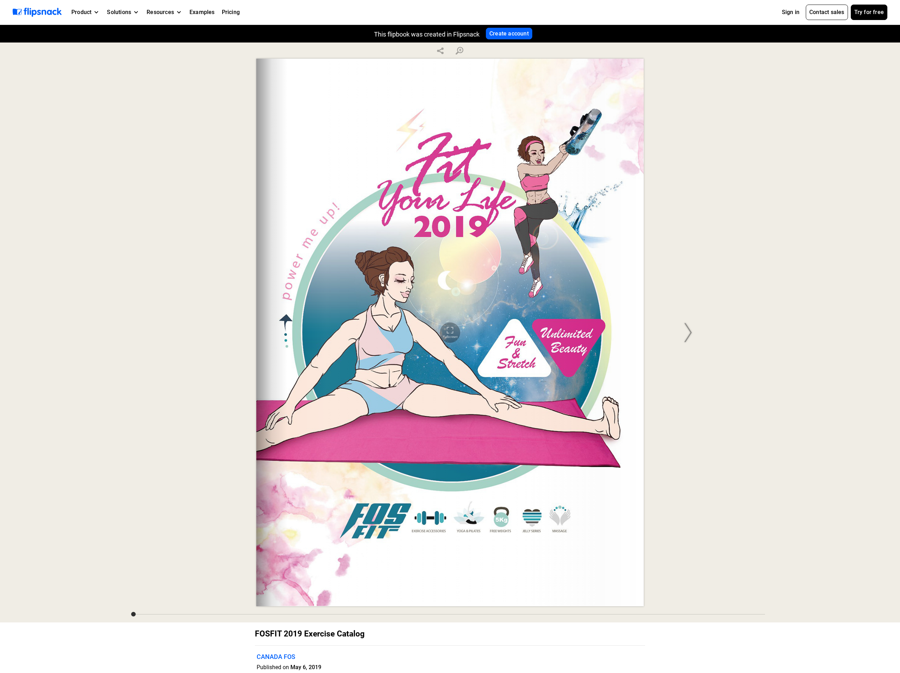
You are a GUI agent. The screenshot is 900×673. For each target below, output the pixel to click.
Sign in (790, 12)
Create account (509, 33)
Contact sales (826, 12)
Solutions (119, 12)
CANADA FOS (276, 656)
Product (81, 12)
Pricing (231, 12)
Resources (160, 12)
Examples (202, 12)
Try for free (869, 12)
